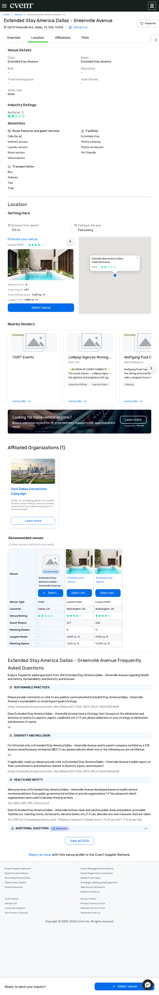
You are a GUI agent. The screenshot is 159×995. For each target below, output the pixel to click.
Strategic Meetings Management (99, 882)
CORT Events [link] (23, 357)
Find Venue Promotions (17, 878)
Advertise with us (90, 912)
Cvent (6, 14)
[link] (34, 342)
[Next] (155, 39)
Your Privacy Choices (16, 912)
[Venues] (152, 6)
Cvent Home (11, 898)
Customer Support (15, 908)
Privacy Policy (88, 898)
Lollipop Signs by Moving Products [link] (89, 357)
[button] (115, 275)
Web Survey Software (93, 887)
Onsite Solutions (14, 887)
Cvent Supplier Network (18, 868)
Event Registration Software (97, 873)
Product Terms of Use (93, 903)
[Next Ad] (70, 241)
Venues (18, 14)
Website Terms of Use (93, 908)
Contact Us (11, 903)
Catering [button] (129, 384)
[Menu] (4, 6)
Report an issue (40, 855)
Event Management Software (97, 868)
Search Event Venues (16, 873)
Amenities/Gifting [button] (78, 384)
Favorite (150, 23)
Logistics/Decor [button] (99, 384)
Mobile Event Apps (91, 878)
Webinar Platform (90, 891)
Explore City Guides (15, 882)
